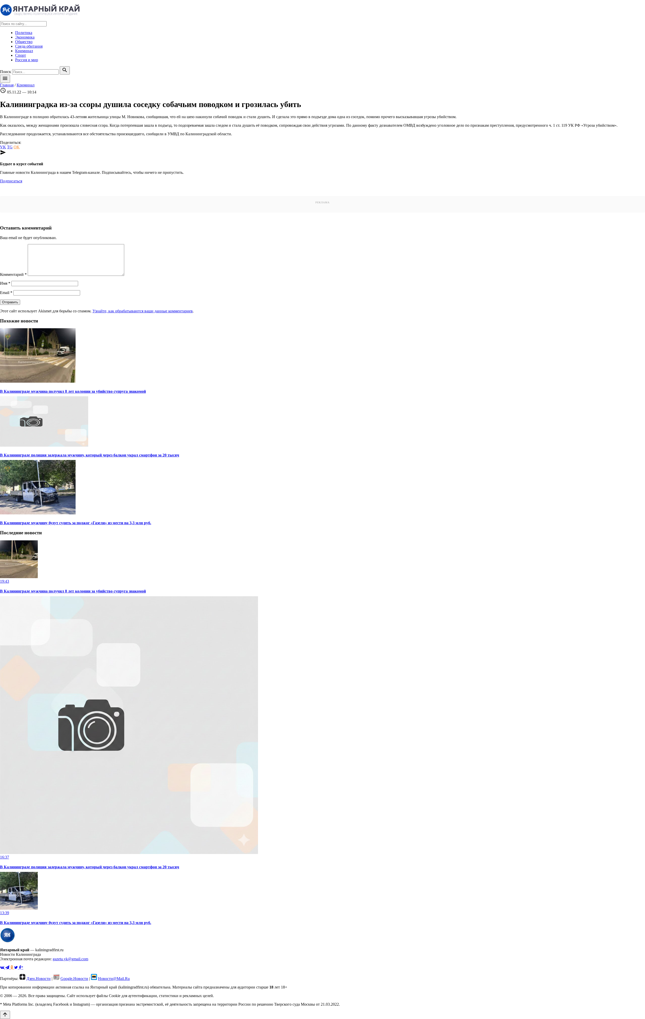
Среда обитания (29, 46)
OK (17, 147)
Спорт (20, 55)
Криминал (24, 51)
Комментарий (13, 274)
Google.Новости (74, 978)
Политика (23, 32)
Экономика (25, 37)
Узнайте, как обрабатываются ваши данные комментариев (142, 311)
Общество (24, 42)
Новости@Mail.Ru (114, 978)
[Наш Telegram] (7, 967)
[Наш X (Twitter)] (16, 967)
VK (3, 147)
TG (10, 147)
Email (6, 292)
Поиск (5, 72)
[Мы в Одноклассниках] (12, 967)
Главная (7, 85)
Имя (5, 283)
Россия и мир (26, 60)
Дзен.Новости (38, 978)
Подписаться (11, 181)
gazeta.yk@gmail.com (70, 959)
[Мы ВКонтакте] (2, 967)
